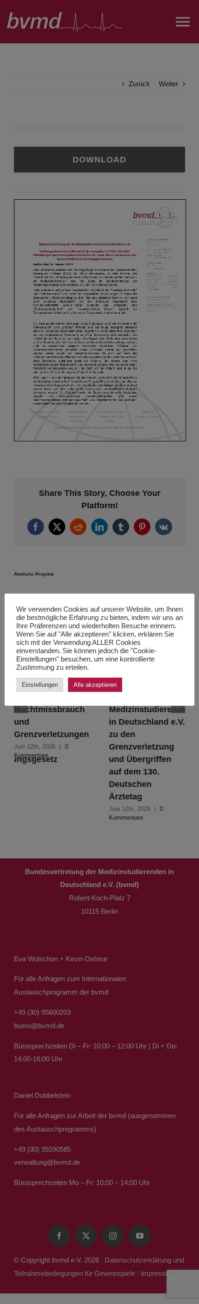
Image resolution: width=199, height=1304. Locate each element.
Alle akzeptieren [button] (95, 684)
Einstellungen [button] (40, 684)
